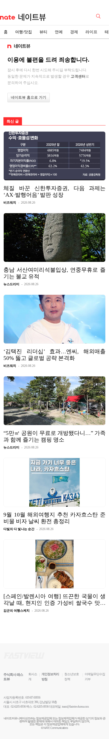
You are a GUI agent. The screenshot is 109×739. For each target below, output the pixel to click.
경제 (74, 32)
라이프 (91, 32)
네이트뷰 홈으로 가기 (28, 97)
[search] (99, 15)
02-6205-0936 (18, 706)
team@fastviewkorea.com (75, 706)
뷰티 (43, 32)
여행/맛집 (23, 32)
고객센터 (78, 76)
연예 (59, 32)
